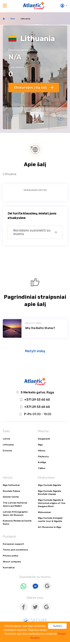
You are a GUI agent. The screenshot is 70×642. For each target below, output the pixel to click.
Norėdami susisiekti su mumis (31, 232)
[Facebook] (24, 610)
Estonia (7, 450)
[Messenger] (35, 590)
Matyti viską (35, 351)
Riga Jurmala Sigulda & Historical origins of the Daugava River (51, 503)
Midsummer (44, 512)
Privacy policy (10, 555)
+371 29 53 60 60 (37, 399)
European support (13, 544)
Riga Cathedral (11, 485)
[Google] (47, 589)
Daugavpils (44, 438)
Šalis (12, 19)
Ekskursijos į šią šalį (30, 87)
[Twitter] (35, 610)
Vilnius (41, 450)
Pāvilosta (43, 456)
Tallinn (41, 468)
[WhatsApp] (23, 590)
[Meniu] (5, 6)
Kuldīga (42, 462)
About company (12, 561)
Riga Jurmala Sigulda (49, 485)
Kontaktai (8, 567)
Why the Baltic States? (40, 328)
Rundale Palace (11, 491)
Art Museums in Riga (49, 527)
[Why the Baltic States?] (12, 328)
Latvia (6, 438)
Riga (40, 444)
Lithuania (8, 444)
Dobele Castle (11, 497)
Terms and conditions (15, 549)
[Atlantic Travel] (33, 5)
